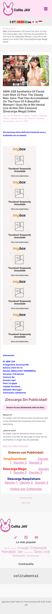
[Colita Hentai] (15, 537)
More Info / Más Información (15, 446)
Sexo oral (23, 118)
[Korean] (37, 22)
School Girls (28, 552)
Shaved (31, 118)
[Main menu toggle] (45, 8)
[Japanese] (33, 22)
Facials (6, 118)
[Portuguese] (26, 22)
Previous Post (26, 498)
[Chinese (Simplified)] (19, 22)
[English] (15, 22)
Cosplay (26, 116)
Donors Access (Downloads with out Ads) (25, 407)
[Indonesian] (40, 22)
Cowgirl (34, 116)
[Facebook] (26, 537)
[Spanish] (11, 22)
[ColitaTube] (36, 537)
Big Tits (13, 548)
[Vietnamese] (22, 22)
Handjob (14, 118)
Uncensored (8, 121)
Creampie (42, 116)
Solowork (40, 118)
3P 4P (10, 116)
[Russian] (29, 22)
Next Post (26, 503)
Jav (4, 116)
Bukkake (17, 116)
